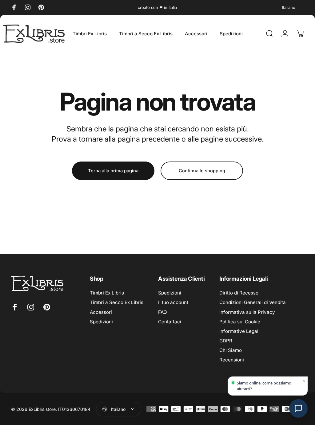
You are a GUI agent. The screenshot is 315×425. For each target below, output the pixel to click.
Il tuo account (173, 302)
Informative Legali (239, 331)
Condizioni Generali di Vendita (252, 302)
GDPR (225, 341)
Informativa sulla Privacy (247, 312)
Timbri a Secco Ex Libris (116, 302)
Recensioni (231, 360)
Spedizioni (101, 322)
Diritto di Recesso (238, 293)
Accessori (101, 312)
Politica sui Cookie (239, 322)
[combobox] (293, 7)
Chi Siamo (230, 350)
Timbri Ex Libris (107, 293)
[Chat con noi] (298, 408)
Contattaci (169, 322)
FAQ (162, 312)
